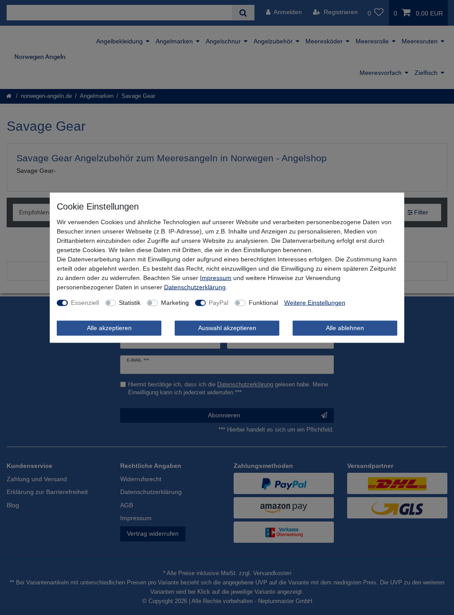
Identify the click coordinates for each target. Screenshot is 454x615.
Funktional (263, 302)
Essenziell (85, 302)
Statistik (130, 302)
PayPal (218, 302)
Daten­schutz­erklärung (195, 287)
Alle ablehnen (345, 327)
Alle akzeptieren (109, 327)
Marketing (175, 302)
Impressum (215, 277)
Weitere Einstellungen (314, 302)
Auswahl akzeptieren (227, 327)
